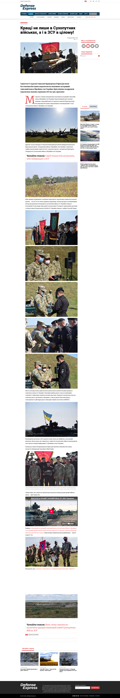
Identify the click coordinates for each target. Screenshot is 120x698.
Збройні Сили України (33, 634)
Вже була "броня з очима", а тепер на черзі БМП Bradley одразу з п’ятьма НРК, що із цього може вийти (89, 126)
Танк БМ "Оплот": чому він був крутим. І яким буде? (48, 669)
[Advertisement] (71, 7)
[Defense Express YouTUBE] (93, 1)
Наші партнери (70, 17)
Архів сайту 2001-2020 (90, 17)
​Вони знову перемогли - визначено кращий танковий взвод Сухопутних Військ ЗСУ (51, 627)
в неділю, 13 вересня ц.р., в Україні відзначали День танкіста (54, 569)
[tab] (84, 106)
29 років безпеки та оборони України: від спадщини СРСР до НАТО (68, 670)
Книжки (63, 17)
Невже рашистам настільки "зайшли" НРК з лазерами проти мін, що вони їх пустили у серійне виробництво (89, 166)
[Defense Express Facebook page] (91, 1)
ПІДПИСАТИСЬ (95, 687)
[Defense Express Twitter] (96, 1)
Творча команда (40, 17)
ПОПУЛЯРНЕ (93, 106)
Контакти (79, 17)
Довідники (56, 17)
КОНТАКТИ (97, 695)
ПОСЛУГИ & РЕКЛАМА (84, 695)
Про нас (32, 17)
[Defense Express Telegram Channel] (99, 1)
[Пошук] (98, 14)
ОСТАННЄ (84, 106)
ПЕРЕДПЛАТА (91, 695)
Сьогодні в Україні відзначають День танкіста (28, 669)
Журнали (50, 17)
